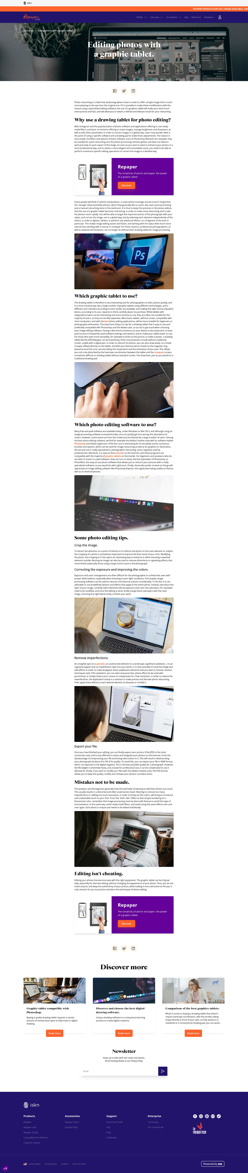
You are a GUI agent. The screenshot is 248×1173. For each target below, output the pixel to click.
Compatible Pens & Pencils (36, 1137)
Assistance (209, 17)
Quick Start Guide (114, 1122)
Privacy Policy (51, 1164)
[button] (5, 1169)
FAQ (108, 1127)
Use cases (154, 17)
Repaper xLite (30, 1127)
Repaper (28, 1122)
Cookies (64, 1164)
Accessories (171, 17)
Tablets (139, 17)
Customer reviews (32, 1142)
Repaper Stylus (72, 1122)
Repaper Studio (31, 1132)
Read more (55, 1033)
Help (108, 1132)
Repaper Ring (71, 1127)
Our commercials (156, 1127)
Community (153, 1122)
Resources (196, 17)
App (186, 17)
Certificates (111, 1137)
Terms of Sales (79, 1164)
